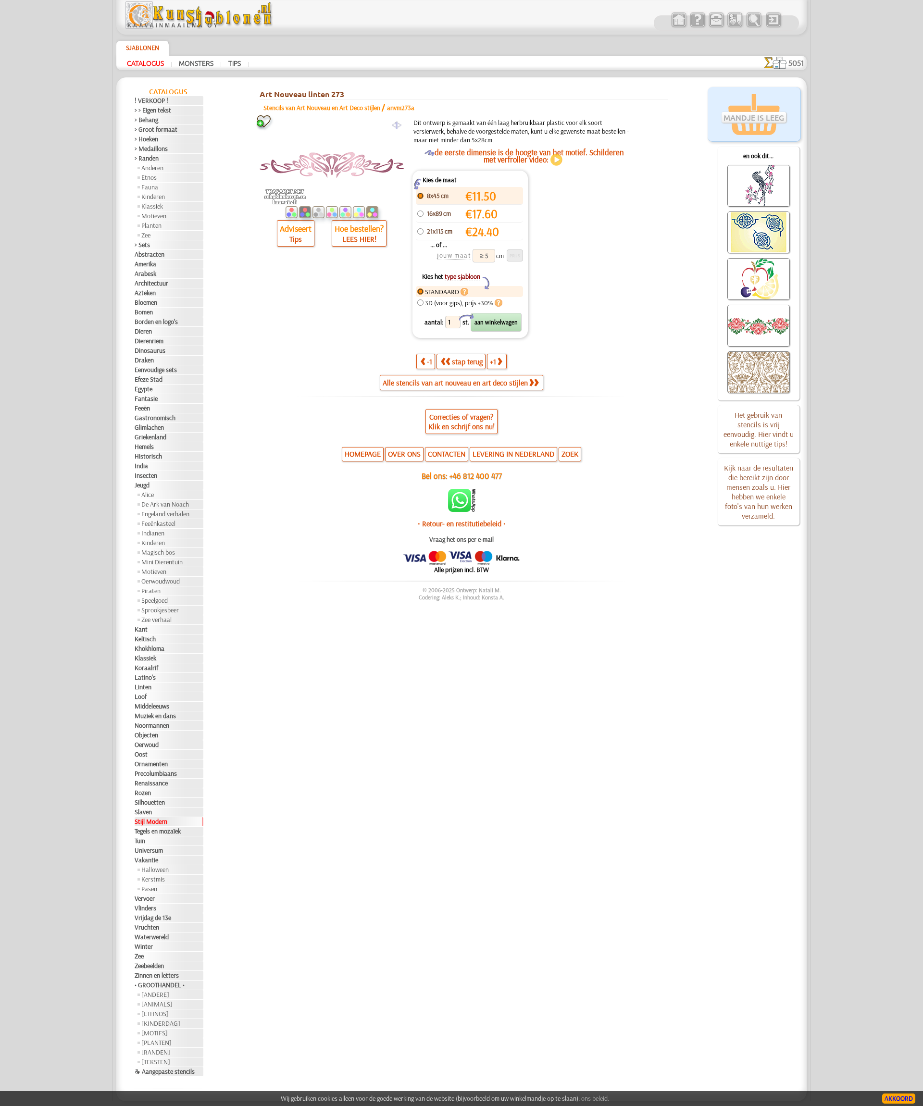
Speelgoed (154, 600)
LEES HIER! (359, 239)
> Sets (142, 244)
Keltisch (145, 638)
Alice (147, 494)
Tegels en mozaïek (158, 831)
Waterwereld (152, 936)
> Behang (146, 119)
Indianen (152, 533)
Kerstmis (153, 879)
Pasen (149, 888)
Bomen (144, 312)
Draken (144, 360)
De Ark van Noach (165, 504)
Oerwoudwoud (160, 581)
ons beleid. (595, 1098)
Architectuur (151, 283)
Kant (141, 629)
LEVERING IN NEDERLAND (513, 454)
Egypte (143, 389)
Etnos (149, 177)
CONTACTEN (446, 454)
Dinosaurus (150, 350)
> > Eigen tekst (153, 110)
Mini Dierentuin (162, 562)
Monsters (196, 63)
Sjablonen (142, 47)
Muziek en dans (155, 715)
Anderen (152, 167)
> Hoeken (146, 139)
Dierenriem (149, 340)
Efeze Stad (148, 379)
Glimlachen (149, 427)
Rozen (143, 792)
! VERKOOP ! (151, 100)
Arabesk (145, 273)
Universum (149, 850)
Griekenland (150, 437)
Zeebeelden (149, 965)
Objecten (146, 735)
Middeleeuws (152, 706)
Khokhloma (149, 648)
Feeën (142, 408)
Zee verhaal (156, 619)
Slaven (143, 812)
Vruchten (147, 927)
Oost (141, 754)
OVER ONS (404, 454)
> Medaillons (151, 148)
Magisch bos (158, 552)
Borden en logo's (156, 321)
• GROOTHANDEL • (160, 985)
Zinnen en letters (157, 975)
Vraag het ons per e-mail (461, 539)
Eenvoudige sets (156, 369)
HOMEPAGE (363, 454)
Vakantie (146, 860)
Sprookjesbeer (160, 610)
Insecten (146, 475)
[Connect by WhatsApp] (461, 509)
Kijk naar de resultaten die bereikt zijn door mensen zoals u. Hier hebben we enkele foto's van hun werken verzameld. (758, 492)
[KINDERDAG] (160, 1023)
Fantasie (146, 398)
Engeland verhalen (165, 514)
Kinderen (153, 196)
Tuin (140, 840)
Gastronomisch (155, 417)
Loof (141, 696)
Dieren (143, 331)
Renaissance (151, 783)
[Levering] (734, 26)
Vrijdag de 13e (153, 917)
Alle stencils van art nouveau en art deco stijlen (455, 382)
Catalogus (145, 63)
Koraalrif (146, 667)
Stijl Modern (151, 821)
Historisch (148, 456)
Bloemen (146, 302)
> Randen (147, 158)
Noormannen (152, 725)
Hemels (144, 446)
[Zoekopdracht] (753, 26)
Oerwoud (147, 744)
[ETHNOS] (155, 1013)
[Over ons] (697, 26)
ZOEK (569, 454)
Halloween (155, 869)
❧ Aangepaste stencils (165, 1071)
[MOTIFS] (154, 1033)
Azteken (145, 292)
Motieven (153, 215)
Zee (145, 235)
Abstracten (149, 254)
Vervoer (145, 898)
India (141, 465)
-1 (429, 361)
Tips (234, 63)
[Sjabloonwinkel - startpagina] (200, 26)
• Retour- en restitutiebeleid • (462, 523)
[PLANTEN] (156, 1042)
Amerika (145, 264)
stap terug (467, 361)
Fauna (149, 187)
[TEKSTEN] (155, 1061)
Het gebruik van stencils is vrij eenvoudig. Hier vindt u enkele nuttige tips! (758, 429)
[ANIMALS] (157, 1004)
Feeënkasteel (158, 523)
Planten (151, 225)
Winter (144, 946)
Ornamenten (151, 763)
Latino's (145, 677)
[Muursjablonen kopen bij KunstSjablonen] (678, 26)
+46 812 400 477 (475, 476)
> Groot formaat (156, 129)
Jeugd (142, 485)
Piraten (151, 590)
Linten (143, 687)
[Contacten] (716, 26)
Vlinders (145, 908)
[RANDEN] (155, 1052)
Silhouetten (150, 802)
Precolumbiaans (156, 773)
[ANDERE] (155, 994)
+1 (493, 361)
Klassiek (152, 206)
